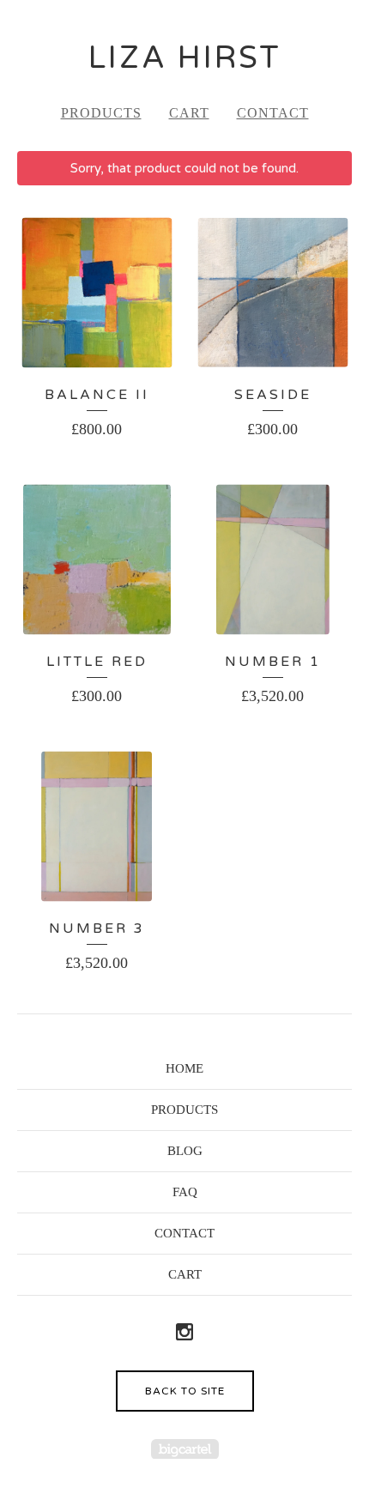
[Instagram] (184, 1333)
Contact (273, 113)
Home (184, 1068)
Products (101, 113)
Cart (189, 113)
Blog (185, 1151)
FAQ (184, 1192)
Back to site (185, 1391)
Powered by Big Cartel (185, 1449)
